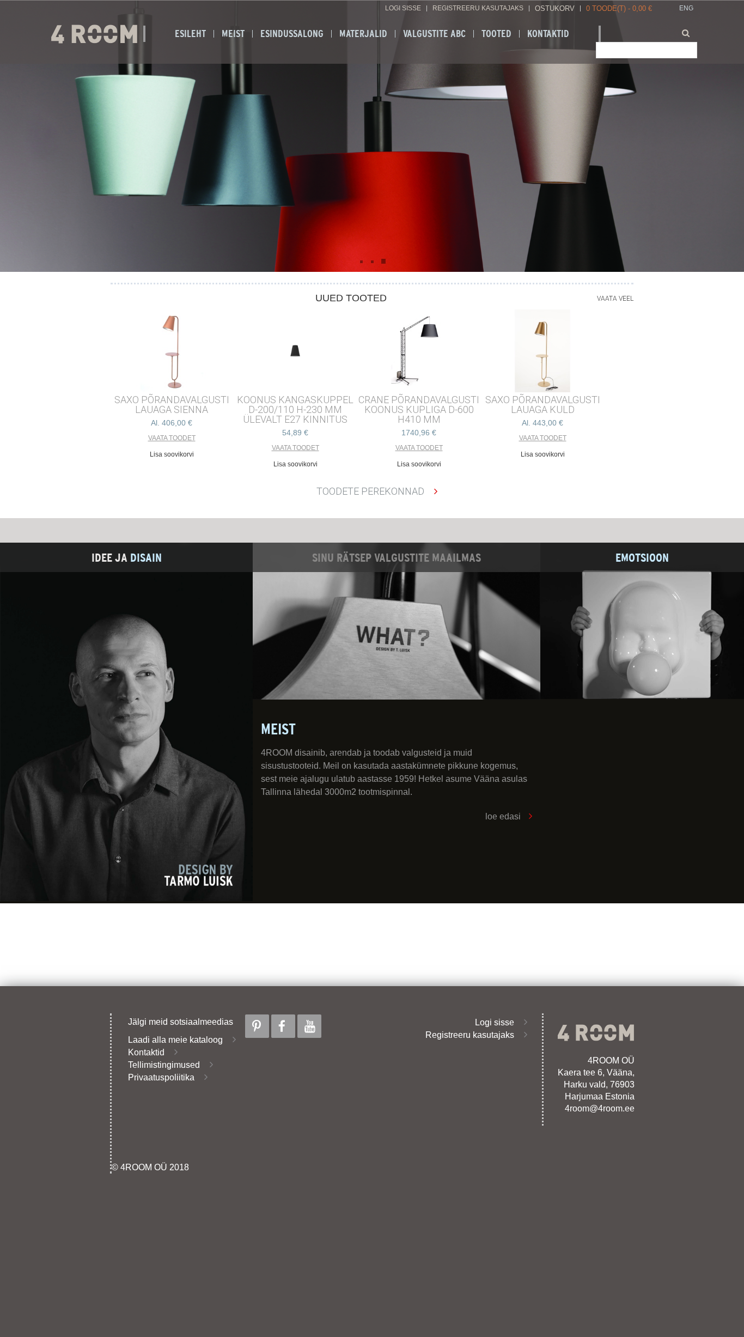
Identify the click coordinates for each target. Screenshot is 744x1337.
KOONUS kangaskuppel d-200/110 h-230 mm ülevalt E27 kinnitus (295, 409)
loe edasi (503, 816)
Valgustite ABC (434, 34)
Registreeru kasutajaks (477, 8)
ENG (686, 8)
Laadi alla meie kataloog (175, 1039)
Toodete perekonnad (370, 491)
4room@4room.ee (600, 1108)
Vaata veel (615, 298)
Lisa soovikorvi (172, 454)
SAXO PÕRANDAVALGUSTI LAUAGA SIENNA (171, 405)
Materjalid (363, 34)
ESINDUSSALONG (292, 34)
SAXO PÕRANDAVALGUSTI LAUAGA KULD (542, 405)
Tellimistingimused (164, 1064)
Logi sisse (403, 8)
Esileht (190, 34)
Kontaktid (548, 34)
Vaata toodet (172, 438)
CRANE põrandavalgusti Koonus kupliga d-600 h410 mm (418, 409)
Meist (233, 34)
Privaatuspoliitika (161, 1077)
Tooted (496, 34)
